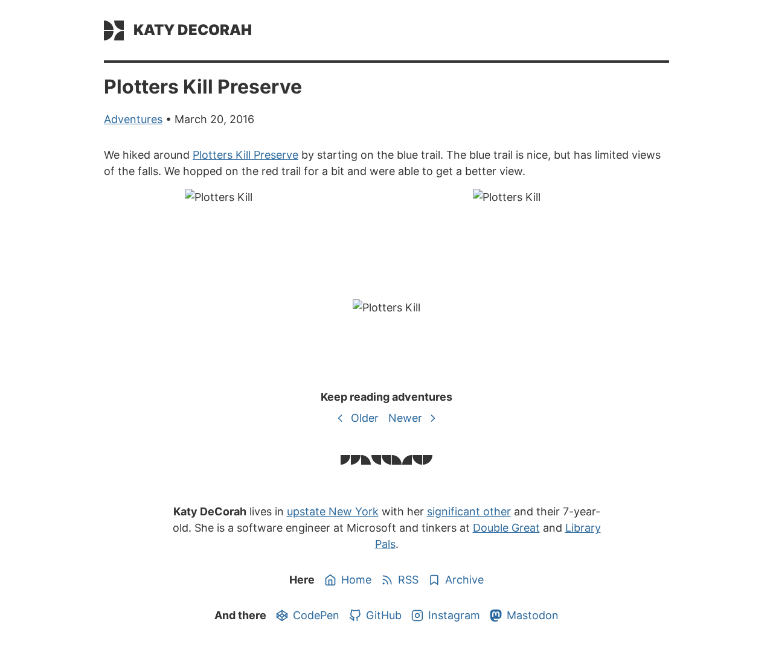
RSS (408, 579)
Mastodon (533, 615)
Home (356, 579)
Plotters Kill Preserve (245, 154)
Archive (464, 579)
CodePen (316, 615)
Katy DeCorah (192, 30)
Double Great (506, 527)
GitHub (384, 615)
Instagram (454, 615)
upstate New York (333, 511)
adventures (133, 119)
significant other (469, 511)
